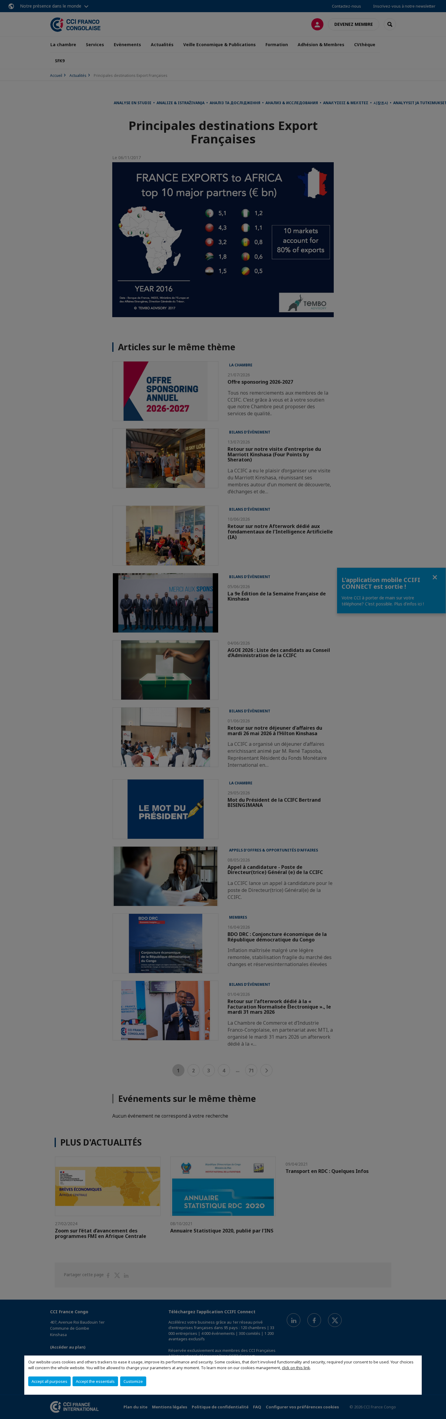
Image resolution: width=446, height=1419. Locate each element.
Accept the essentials (95, 1381)
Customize (133, 1381)
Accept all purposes (49, 1381)
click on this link (296, 1367)
